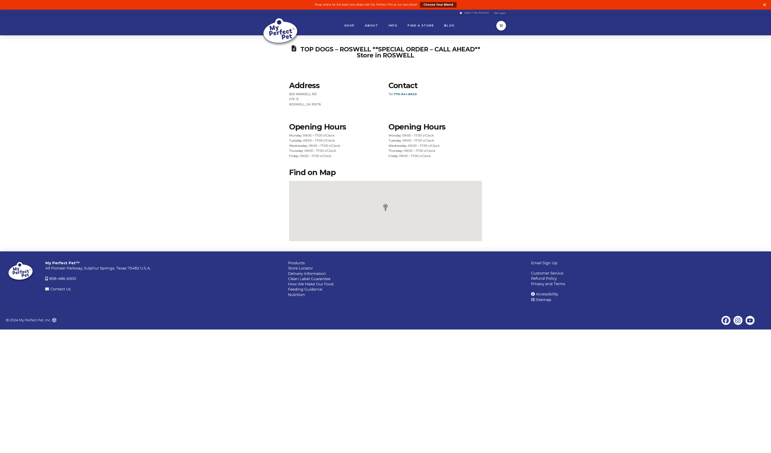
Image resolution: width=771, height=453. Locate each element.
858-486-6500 (62, 278)
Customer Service (547, 273)
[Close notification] (764, 4)
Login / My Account (476, 12)
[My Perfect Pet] (281, 31)
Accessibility (546, 294)
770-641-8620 (405, 94)
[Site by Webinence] (54, 320)
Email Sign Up (544, 263)
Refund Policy (544, 278)
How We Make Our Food (310, 284)
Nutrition (296, 294)
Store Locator (300, 268)
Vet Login (500, 13)
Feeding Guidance (305, 289)
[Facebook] (725, 320)
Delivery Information (307, 273)
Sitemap (543, 299)
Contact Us (60, 289)
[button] (501, 26)
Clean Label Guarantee (309, 278)
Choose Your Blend (438, 4)
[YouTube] (750, 320)
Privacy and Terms (548, 284)
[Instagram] (737, 320)
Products (296, 263)
